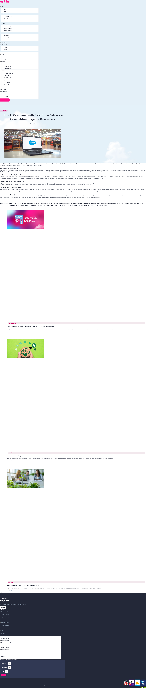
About (3, 6)
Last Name (4, 667)
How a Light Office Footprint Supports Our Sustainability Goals (22, 585)
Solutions (3, 23)
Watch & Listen (5, 44)
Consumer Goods (7, 37)
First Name (4, 663)
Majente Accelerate (7, 18)
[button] (4, 111)
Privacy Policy (42, 685)
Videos (5, 47)
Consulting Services (8, 16)
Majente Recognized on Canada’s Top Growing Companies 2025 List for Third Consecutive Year (30, 326)
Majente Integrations (8, 30)
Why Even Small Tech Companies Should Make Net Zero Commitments (24, 456)
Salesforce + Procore (8, 28)
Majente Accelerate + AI (8, 21)
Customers (4, 42)
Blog (5, 11)
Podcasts (5, 49)
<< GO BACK (3, 103)
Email (3, 671)
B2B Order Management (8, 26)
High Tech (6, 40)
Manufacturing (7, 35)
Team (5, 9)
